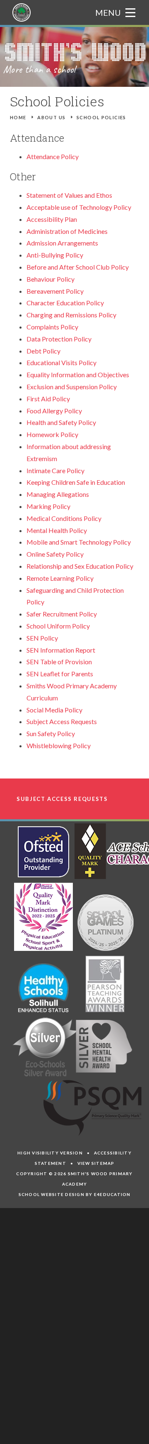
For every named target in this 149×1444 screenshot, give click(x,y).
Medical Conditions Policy (63, 518)
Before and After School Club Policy (77, 267)
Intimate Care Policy (55, 470)
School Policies (101, 117)
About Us (51, 117)
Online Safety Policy (55, 554)
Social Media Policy (54, 710)
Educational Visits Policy (61, 362)
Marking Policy (48, 506)
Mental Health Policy (56, 530)
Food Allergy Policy (54, 411)
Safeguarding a (47, 590)
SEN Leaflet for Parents (59, 674)
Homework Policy (52, 434)
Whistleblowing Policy (58, 745)
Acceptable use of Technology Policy (78, 207)
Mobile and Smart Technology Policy (78, 542)
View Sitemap (96, 1163)
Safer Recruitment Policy (61, 614)
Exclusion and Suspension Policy (71, 386)
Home (18, 117)
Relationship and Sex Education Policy (79, 566)
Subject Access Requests (61, 721)
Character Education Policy (65, 303)
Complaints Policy (52, 327)
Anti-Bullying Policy (54, 255)
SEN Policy (42, 638)
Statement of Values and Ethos (69, 195)
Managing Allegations (57, 494)
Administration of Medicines (67, 231)
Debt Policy (43, 351)
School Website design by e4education (75, 1194)
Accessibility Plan (51, 219)
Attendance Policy (52, 156)
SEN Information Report (60, 650)
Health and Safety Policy (61, 422)
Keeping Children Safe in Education (75, 482)
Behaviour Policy (50, 279)
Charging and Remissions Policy (71, 315)
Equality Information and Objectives (77, 374)
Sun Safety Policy (50, 733)
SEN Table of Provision (59, 662)
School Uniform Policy (58, 626)
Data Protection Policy (58, 339)
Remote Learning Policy (60, 578)
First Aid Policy (48, 399)
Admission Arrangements (62, 243)
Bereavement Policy (55, 291)
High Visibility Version (50, 1152)
